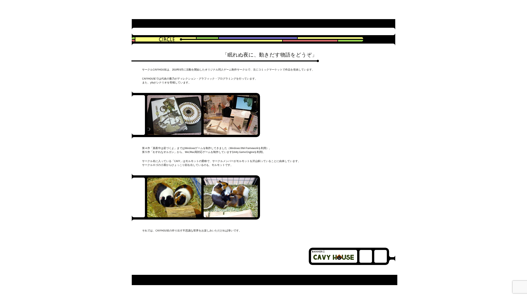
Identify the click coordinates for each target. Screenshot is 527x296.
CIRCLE (279, 24)
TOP (246, 24)
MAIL (379, 24)
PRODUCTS (312, 24)
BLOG (346, 24)
